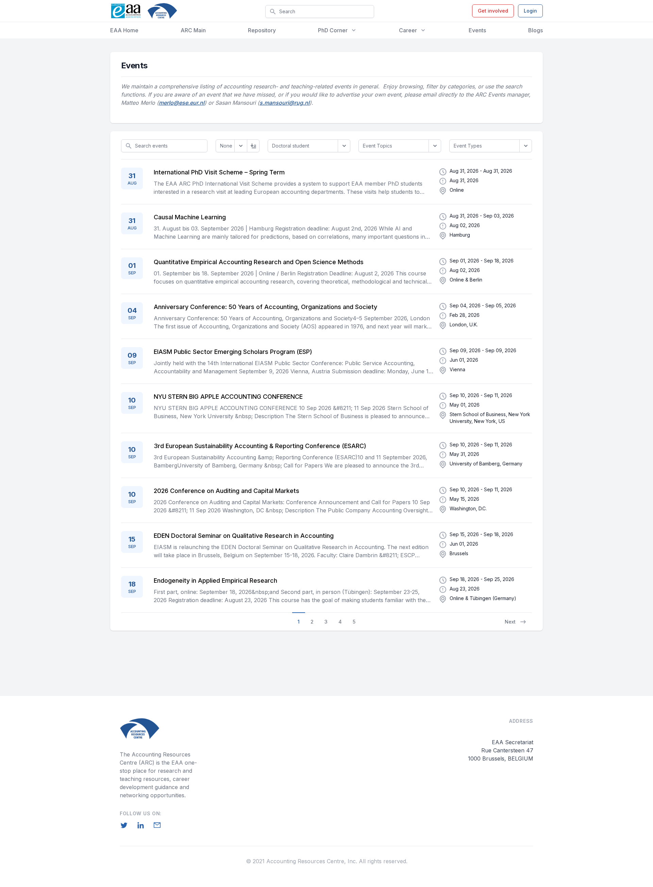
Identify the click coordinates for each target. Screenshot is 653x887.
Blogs (535, 30)
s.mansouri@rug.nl (284, 102)
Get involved (493, 11)
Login (530, 11)
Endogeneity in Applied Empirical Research (215, 580)
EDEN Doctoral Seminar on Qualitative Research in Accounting (244, 535)
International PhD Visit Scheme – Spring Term (219, 172)
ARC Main (193, 30)
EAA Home (124, 30)
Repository (262, 30)
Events (477, 30)
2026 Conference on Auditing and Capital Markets (226, 490)
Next (510, 622)
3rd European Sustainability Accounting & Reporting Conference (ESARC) (260, 445)
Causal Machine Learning (190, 217)
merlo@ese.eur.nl (181, 102)
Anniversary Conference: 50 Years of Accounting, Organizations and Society (265, 306)
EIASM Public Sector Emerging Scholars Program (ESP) (233, 351)
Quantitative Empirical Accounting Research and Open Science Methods (259, 262)
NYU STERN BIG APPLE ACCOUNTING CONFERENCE (228, 396)
